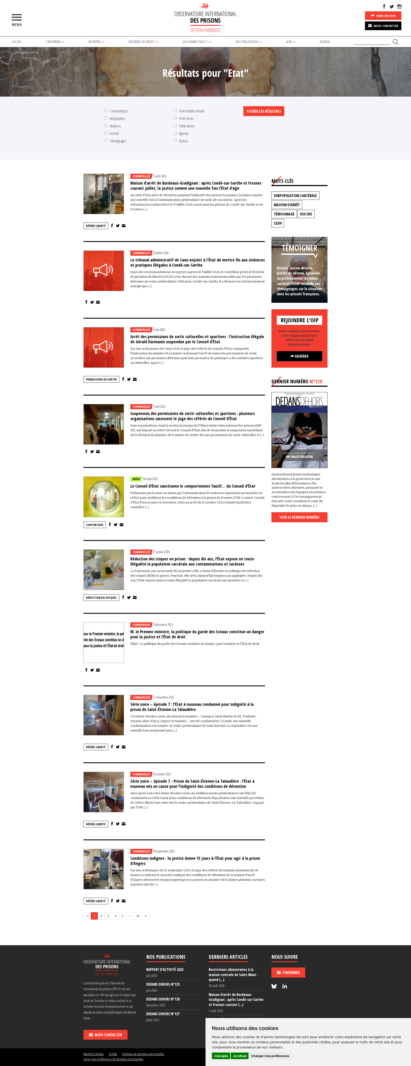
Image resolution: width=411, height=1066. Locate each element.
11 (137, 916)
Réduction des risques (101, 598)
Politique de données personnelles (143, 1053)
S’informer (53, 41)
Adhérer (301, 356)
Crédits (113, 1053)
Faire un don (385, 15)
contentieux (94, 525)
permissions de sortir (101, 379)
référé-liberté (96, 226)
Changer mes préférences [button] (270, 1056)
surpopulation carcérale (295, 195)
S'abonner (291, 972)
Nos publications (247, 41)
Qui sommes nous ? (195, 41)
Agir (289, 41)
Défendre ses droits (141, 41)
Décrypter (94, 41)
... (130, 916)
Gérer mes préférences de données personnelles (113, 1059)
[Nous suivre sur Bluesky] (274, 986)
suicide (306, 213)
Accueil (17, 41)
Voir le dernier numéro (299, 517)
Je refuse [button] (239, 1056)
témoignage (284, 213)
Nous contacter (385, 26)
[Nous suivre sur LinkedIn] (284, 986)
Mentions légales (93, 1053)
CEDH (278, 223)
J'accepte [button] (221, 1056)
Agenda (325, 41)
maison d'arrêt (287, 204)
